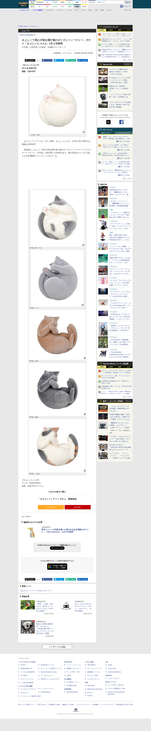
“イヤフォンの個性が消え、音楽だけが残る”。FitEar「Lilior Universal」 (119, 71)
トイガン (69, 10)
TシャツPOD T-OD (73, 672)
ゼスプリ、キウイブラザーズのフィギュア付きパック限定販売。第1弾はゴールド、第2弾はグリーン (117, 372)
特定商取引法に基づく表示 (124, 704)
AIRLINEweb (91, 665)
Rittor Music (68, 662)
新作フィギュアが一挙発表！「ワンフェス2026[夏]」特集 (117, 401)
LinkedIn (84, 60)
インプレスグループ (107, 704)
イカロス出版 (89, 662)
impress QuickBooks (114, 672)
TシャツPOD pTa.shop (115, 685)
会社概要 (95, 704)
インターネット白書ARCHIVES (31, 696)
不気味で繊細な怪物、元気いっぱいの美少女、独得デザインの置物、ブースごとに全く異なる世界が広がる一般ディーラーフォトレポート (120, 419)
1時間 (102, 30)
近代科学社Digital (72, 692)
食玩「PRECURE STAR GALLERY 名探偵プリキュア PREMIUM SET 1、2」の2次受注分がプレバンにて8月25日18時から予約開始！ (117, 57)
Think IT (23, 665)
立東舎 (69, 675)
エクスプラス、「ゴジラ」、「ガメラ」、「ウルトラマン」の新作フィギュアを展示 (120, 455)
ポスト (32, 60)
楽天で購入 (77, 507)
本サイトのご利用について (26, 704)
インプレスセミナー (47, 675)
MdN (86, 682)
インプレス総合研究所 (28, 672)
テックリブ (88, 692)
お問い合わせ (42, 704)
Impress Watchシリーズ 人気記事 (115, 364)
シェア (49, 60)
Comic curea (112, 668)
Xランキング (107, 130)
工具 (96, 10)
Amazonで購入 (51, 507)
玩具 (90, 10)
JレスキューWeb (92, 675)
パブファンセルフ (113, 678)
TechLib (89, 695)
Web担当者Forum (26, 668)
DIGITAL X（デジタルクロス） (50, 679)
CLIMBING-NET (72, 685)
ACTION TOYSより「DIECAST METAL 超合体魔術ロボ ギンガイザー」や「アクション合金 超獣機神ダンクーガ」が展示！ (120, 449)
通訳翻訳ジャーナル (93, 672)
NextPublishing (45, 692)
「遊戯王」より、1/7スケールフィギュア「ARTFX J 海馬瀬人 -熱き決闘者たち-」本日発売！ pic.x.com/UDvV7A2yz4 (117, 138)
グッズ (83, 10)
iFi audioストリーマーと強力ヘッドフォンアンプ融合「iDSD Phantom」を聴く (119, 80)
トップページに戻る (57, 647)
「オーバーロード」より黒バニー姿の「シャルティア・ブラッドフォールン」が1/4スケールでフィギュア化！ (117, 36)
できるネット (25, 692)
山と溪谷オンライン (73, 682)
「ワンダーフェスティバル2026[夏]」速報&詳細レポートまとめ (119, 408)
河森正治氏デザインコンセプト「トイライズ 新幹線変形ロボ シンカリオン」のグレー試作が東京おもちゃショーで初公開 (117, 41)
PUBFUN (109, 675)
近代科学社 (67, 689)
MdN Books (91, 685)
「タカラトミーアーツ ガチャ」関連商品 (57, 499)
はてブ (61, 60)
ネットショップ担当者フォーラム (51, 668)
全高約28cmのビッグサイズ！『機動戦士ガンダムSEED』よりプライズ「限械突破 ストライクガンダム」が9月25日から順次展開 (117, 51)
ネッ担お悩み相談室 (27, 682)
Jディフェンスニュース (94, 668)
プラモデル (49, 10)
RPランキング (106, 133)
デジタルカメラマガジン (28, 689)
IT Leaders (24, 675)
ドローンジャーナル (27, 679)
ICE (107, 662)
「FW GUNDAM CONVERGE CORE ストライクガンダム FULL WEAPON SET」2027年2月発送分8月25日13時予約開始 (120, 357)
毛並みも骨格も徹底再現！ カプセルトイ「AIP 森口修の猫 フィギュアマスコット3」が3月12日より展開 (45, 628)
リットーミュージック (74, 665)
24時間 (110, 30)
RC (77, 10)
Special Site (107, 64)
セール (109, 10)
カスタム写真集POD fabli (116, 688)
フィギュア (59, 10)
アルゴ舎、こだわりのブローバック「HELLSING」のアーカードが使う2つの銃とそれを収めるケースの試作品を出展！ (120, 441)
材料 (102, 10)
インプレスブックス (47, 688)
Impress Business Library (49, 672)
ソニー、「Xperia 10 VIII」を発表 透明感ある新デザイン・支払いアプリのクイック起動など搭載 (116, 393)
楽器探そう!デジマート (74, 668)
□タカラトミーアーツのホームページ (35, 591)
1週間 (119, 30)
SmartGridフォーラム (47, 665)
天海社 (110, 665)
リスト (38, 60)
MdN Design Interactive (94, 689)
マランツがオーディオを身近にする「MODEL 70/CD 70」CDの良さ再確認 (120, 104)
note (72, 60)
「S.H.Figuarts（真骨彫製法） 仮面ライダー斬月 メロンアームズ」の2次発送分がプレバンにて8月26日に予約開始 (119, 344)
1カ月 (128, 30)
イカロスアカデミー (93, 679)
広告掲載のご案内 (54, 704)
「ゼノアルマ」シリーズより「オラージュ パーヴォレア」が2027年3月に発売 (120, 294)
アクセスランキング (110, 27)
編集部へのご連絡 (68, 704)
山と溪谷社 (67, 679)
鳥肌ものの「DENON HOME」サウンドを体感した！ (119, 88)
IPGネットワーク (111, 682)
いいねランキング (124, 133)
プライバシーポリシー (83, 704)
